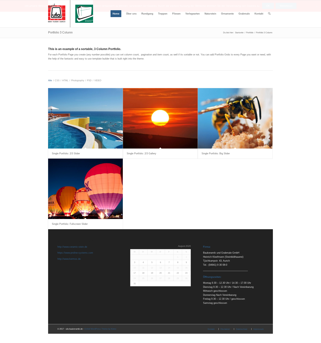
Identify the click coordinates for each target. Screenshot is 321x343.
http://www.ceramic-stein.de (72, 246)
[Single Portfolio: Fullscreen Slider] (85, 189)
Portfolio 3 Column (60, 32)
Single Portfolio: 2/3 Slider (66, 153)
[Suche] (269, 13)
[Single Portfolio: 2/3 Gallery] (160, 118)
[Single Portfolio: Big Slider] (235, 118)
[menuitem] (116, 13)
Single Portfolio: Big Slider (216, 153)
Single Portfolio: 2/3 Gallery (141, 153)
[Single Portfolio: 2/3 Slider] (85, 118)
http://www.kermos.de (69, 258)
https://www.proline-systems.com (75, 252)
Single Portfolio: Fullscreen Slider (70, 224)
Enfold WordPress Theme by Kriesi (100, 329)
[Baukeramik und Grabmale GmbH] (70, 13)
